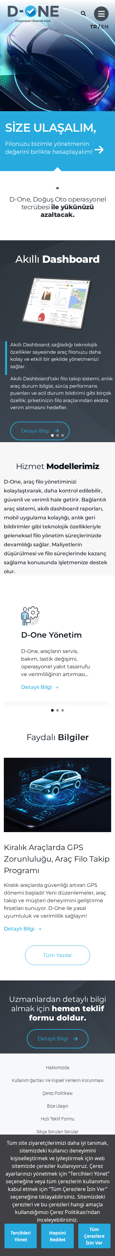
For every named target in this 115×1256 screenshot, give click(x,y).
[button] (52, 435)
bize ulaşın (57, 1106)
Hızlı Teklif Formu (57, 1119)
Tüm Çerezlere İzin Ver (94, 1236)
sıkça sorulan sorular (57, 1132)
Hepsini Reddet (57, 1236)
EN (105, 27)
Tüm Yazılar (57, 955)
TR (93, 27)
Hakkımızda (57, 1067)
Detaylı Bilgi (37, 687)
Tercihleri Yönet (21, 1236)
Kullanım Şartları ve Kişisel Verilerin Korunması (57, 1080)
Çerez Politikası (57, 1093)
